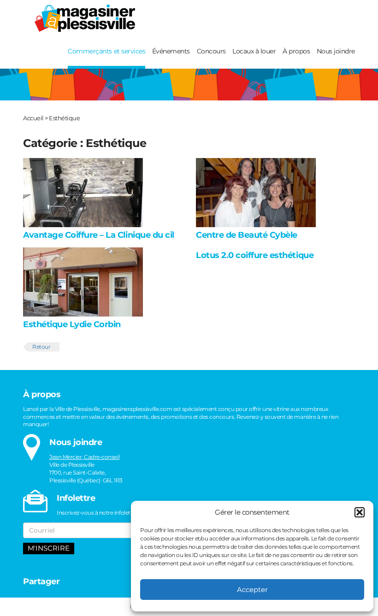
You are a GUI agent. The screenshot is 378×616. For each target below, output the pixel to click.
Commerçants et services (106, 51)
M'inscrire (49, 548)
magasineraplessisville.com (137, 408)
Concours (211, 51)
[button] (359, 512)
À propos (296, 51)
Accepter (252, 589)
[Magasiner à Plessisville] (81, 17)
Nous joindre (336, 51)
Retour (41, 346)
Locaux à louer (254, 51)
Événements (171, 51)
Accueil (33, 118)
